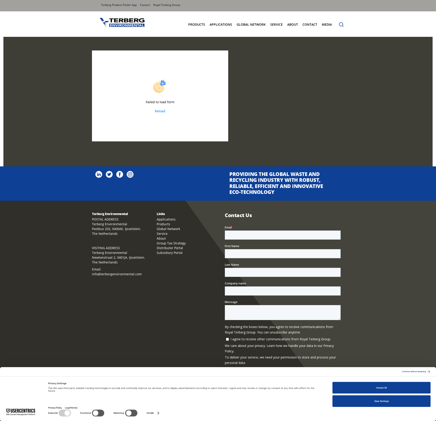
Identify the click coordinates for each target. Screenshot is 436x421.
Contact (309, 24)
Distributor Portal (170, 248)
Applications (221, 24)
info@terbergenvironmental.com (117, 274)
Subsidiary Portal (170, 253)
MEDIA (327, 24)
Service (276, 24)
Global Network (168, 229)
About (292, 24)
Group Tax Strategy (171, 243)
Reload (160, 111)
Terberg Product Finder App (119, 5)
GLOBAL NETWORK (251, 24)
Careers (145, 5)
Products (196, 24)
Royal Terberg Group (166, 5)
